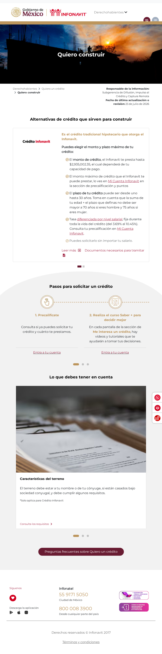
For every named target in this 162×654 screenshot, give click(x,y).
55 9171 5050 (73, 594)
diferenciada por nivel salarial (99, 219)
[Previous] (11, 329)
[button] (71, 250)
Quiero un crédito (53, 88)
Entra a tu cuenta (47, 352)
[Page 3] (88, 364)
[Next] (150, 329)
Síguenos (15, 588)
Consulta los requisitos (34, 524)
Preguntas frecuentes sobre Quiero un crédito (81, 552)
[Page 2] (83, 364)
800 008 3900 (75, 608)
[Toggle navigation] (146, 20)
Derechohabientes (109, 12)
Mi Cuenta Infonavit (123, 181)
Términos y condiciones (81, 642)
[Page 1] (76, 364)
